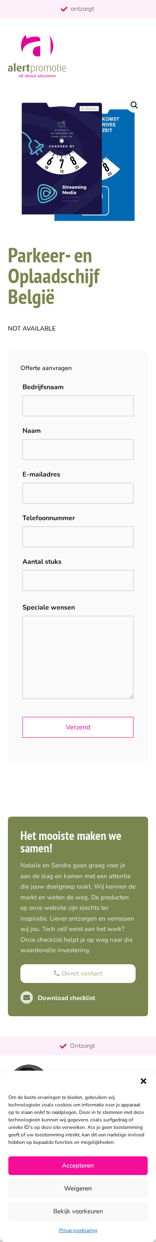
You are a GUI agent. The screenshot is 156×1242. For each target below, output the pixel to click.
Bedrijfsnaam (43, 387)
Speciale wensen (48, 607)
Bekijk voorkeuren (78, 1211)
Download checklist (65, 998)
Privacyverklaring (78, 1230)
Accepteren (78, 1165)
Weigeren (78, 1188)
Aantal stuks (42, 562)
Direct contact (81, 973)
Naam (31, 431)
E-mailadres (41, 474)
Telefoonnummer (48, 518)
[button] (143, 1081)
